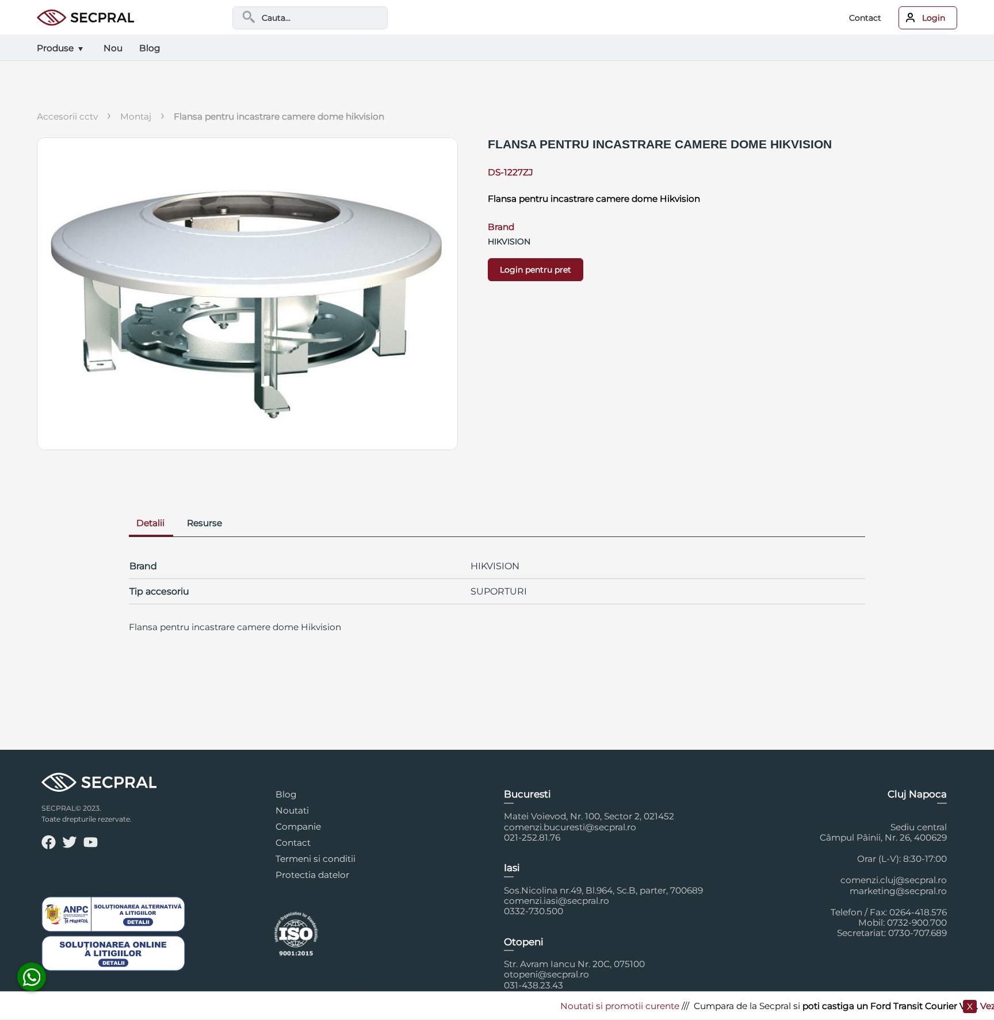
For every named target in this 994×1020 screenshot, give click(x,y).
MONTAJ (135, 116)
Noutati (292, 810)
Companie (298, 826)
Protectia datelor (312, 874)
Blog (286, 794)
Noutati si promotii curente (599, 1005)
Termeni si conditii (315, 858)
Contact (865, 18)
